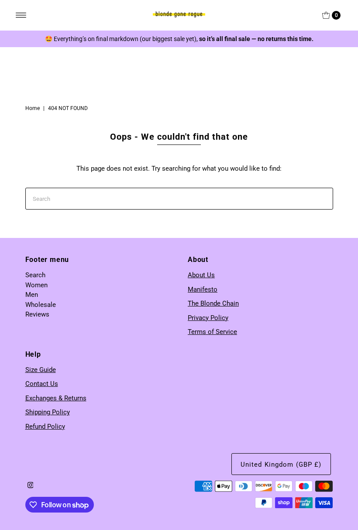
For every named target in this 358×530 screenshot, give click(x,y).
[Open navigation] (21, 15)
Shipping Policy (47, 412)
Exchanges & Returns (55, 398)
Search (35, 275)
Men (31, 295)
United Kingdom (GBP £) (281, 464)
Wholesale (40, 305)
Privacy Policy (208, 318)
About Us (201, 275)
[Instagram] (31, 485)
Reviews (37, 314)
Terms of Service (212, 332)
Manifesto (202, 289)
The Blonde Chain (213, 303)
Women (36, 285)
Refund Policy (45, 426)
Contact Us (41, 384)
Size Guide (40, 370)
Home (32, 108)
